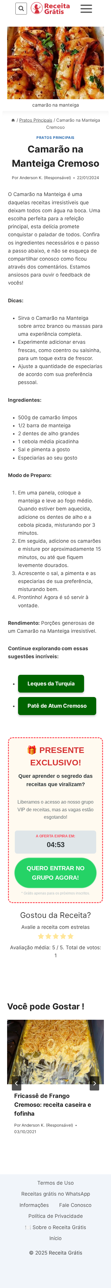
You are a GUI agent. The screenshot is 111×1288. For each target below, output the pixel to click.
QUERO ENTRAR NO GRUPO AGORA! (56, 873)
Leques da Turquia (51, 683)
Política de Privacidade (55, 1216)
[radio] (41, 937)
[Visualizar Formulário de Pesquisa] (21, 8)
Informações (34, 1205)
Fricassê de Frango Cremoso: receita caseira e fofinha (52, 1104)
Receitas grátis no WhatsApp (55, 1194)
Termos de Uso (55, 1183)
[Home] (13, 120)
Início (55, 1238)
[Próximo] (94, 1083)
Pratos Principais (55, 137)
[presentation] (55, 1052)
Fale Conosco (75, 1205)
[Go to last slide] (16, 1083)
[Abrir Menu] (86, 8)
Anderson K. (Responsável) (45, 177)
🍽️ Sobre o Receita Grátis (55, 1227)
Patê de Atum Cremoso (57, 706)
